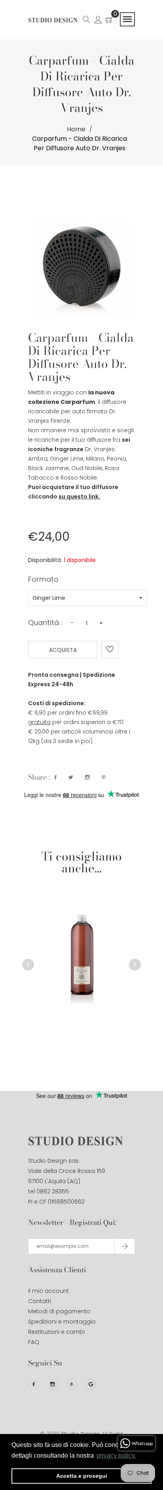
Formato (43, 580)
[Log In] (98, 21)
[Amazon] (71, 1384)
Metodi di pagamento (59, 1311)
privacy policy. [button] (116, 1455)
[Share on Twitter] (70, 777)
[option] (81, 941)
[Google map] (90, 1384)
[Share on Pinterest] (103, 777)
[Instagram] (52, 1384)
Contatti (39, 1301)
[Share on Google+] (87, 777)
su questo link (79, 496)
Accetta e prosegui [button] (81, 1476)
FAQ (33, 1342)
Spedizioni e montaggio (62, 1322)
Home (76, 129)
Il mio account (48, 1291)
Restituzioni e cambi (56, 1332)
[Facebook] (33, 1384)
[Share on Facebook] (55, 777)
